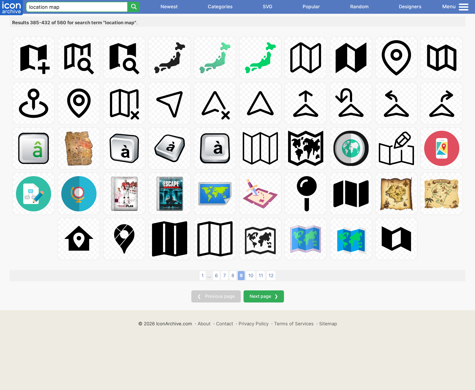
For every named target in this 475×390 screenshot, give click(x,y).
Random (359, 6)
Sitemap (328, 323)
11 (261, 275)
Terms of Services (294, 323)
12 (271, 275)
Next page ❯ (264, 296)
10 (250, 275)
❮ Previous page (216, 296)
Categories (220, 6)
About (204, 323)
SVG (267, 6)
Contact (224, 323)
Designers (410, 6)
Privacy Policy (254, 323)
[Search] (133, 7)
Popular (311, 6)
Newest (169, 6)
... (209, 276)
